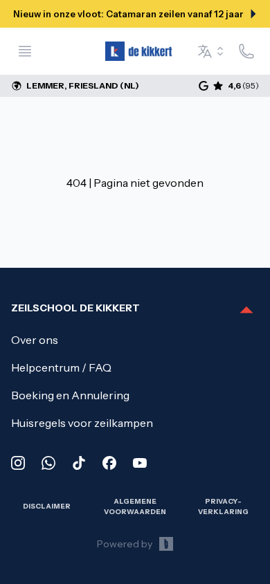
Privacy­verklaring (223, 506)
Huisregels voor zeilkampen (82, 423)
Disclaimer (47, 506)
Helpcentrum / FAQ (61, 367)
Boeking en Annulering (70, 395)
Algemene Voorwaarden (135, 506)
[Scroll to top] (246, 310)
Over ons (34, 340)
